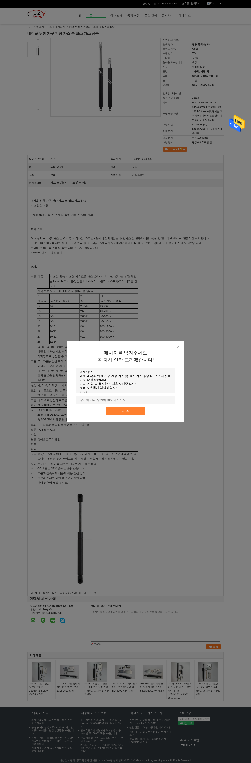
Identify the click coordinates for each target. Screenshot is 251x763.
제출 (125, 411)
